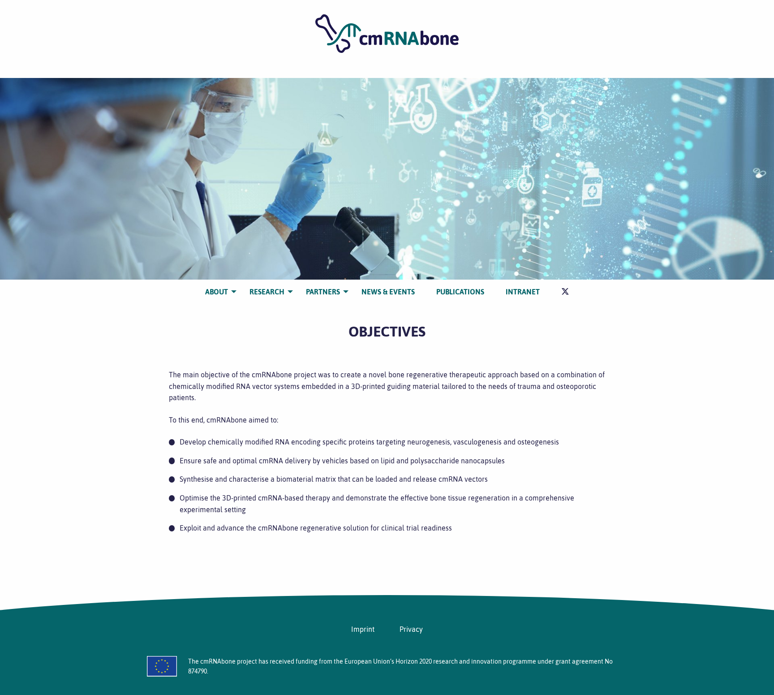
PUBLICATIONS (460, 292)
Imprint (362, 629)
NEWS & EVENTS (388, 292)
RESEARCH (266, 292)
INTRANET (523, 292)
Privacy (411, 629)
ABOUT (216, 292)
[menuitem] (216, 292)
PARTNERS (323, 292)
